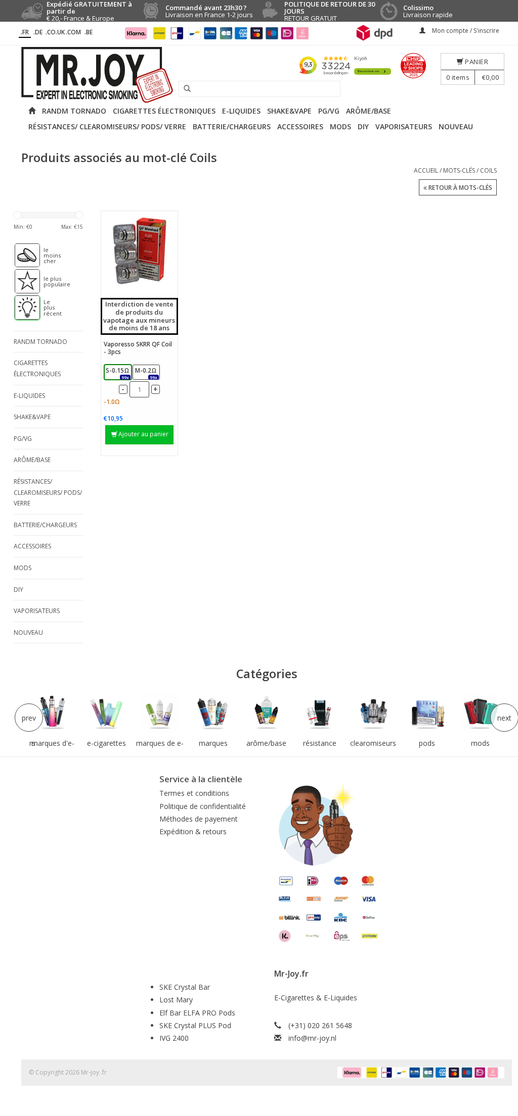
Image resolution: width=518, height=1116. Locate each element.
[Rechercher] (184, 88)
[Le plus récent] (22, 307)
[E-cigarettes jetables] (106, 713)
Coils (488, 170)
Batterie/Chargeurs (232, 126)
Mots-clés (459, 170)
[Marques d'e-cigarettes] (53, 713)
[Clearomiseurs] (373, 713)
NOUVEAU (456, 126)
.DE (37, 32)
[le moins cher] (22, 255)
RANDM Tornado (74, 111)
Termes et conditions (194, 793)
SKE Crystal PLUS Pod (195, 1025)
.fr (25, 32)
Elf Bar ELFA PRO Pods (197, 1013)
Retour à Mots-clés (459, 187)
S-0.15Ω (118, 373)
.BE (88, 32)
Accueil (426, 170)
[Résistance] (320, 713)
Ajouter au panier (143, 434)
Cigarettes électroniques (164, 111)
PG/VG (328, 111)
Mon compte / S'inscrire (464, 30)
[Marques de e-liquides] (160, 713)
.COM (73, 32)
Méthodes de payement (198, 819)
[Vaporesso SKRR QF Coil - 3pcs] (139, 251)
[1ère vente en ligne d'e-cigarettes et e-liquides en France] (259, 75)
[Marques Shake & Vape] (213, 713)
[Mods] (480, 713)
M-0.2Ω (146, 373)
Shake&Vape (289, 111)
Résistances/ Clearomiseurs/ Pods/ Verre (107, 126)
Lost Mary (176, 999)
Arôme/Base (368, 111)
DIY (363, 126)
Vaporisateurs (403, 126)
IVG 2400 (174, 1038)
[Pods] (427, 713)
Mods (340, 126)
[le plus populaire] (22, 281)
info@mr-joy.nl (312, 1038)
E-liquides (241, 111)
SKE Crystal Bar (184, 987)
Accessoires (300, 126)
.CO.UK (55, 32)
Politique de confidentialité (202, 806)
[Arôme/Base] (266, 713)
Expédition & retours (193, 831)
